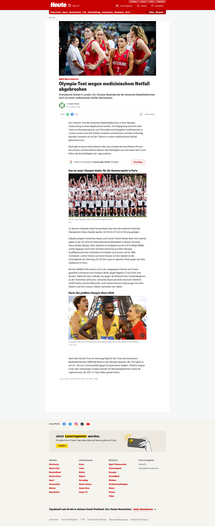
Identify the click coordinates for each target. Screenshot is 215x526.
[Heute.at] (59, 4)
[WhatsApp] (67, 114)
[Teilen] (76, 114)
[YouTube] (88, 424)
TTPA (83, 519)
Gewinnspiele (115, 468)
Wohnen (112, 480)
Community (107, 12)
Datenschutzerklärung (97, 519)
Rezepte (112, 472)
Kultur (82, 472)
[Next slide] (146, 194)
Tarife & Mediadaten (69, 519)
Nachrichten (55, 476)
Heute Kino (84, 488)
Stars (81, 464)
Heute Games (85, 484)
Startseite (52, 18)
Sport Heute (74, 104)
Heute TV (83, 492)
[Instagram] (76, 424)
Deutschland (55, 472)
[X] (70, 424)
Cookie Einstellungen (139, 519)
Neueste (159, 12)
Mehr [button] (127, 12)
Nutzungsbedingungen (118, 519)
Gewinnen (119, 12)
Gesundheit (114, 476)
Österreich (56, 12)
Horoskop (83, 480)
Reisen (112, 492)
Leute (81, 468)
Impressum (53, 519)
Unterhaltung (94, 12)
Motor (112, 488)
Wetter (52, 488)
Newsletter (54, 492)
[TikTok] (82, 424)
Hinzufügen (138, 162)
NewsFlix (142, 464)
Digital (82, 476)
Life (84, 12)
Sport (65, 12)
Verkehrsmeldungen (118, 484)
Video (151, 12)
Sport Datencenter (118, 464)
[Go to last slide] (68, 194)
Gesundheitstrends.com (149, 468)
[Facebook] (72, 114)
